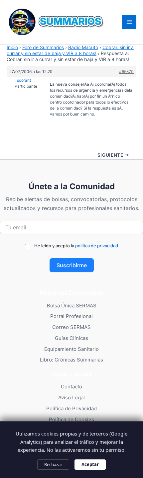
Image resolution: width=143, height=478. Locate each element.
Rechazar (53, 464)
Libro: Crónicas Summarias (71, 360)
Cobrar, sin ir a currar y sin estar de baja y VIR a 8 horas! (70, 50)
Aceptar (90, 464)
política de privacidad (96, 245)
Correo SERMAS (71, 327)
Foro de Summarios (43, 47)
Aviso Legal (71, 397)
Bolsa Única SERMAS (71, 305)
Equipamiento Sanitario (71, 349)
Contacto (71, 386)
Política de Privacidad (71, 408)
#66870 (126, 71)
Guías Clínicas (71, 338)
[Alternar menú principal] (129, 22)
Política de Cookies (71, 419)
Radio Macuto (83, 47)
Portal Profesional (71, 316)
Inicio (12, 47)
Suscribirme (72, 265)
